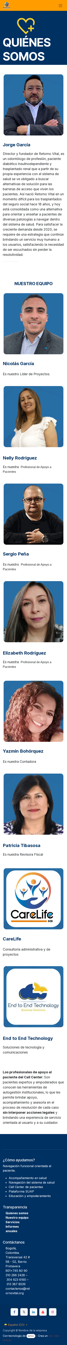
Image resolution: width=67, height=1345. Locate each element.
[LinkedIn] (33, 1312)
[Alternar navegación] (60, 5)
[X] (24, 1312)
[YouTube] (43, 1312)
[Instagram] (52, 1312)
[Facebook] (14, 1312)
